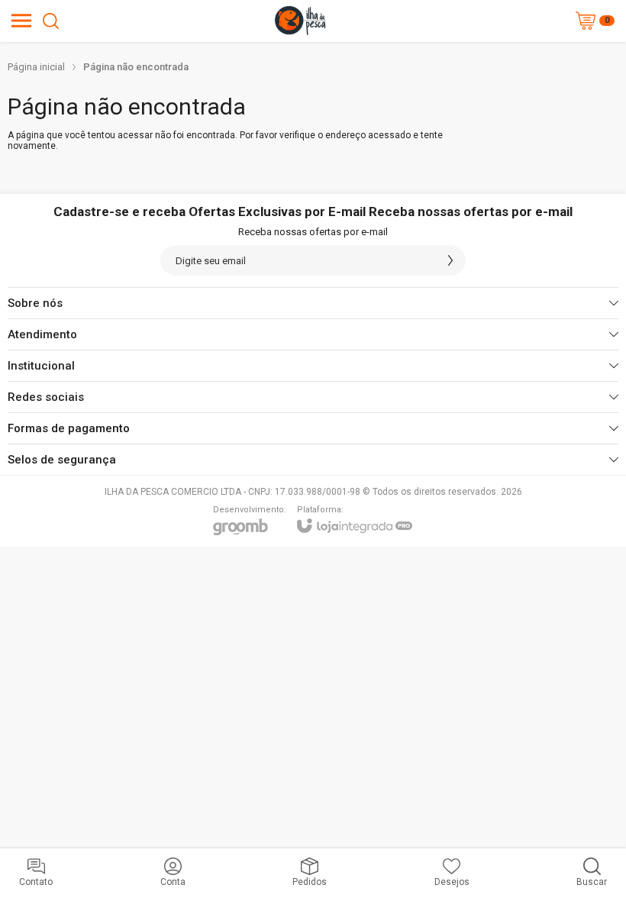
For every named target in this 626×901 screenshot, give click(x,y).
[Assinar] (450, 260)
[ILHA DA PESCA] (300, 20)
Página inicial (36, 67)
